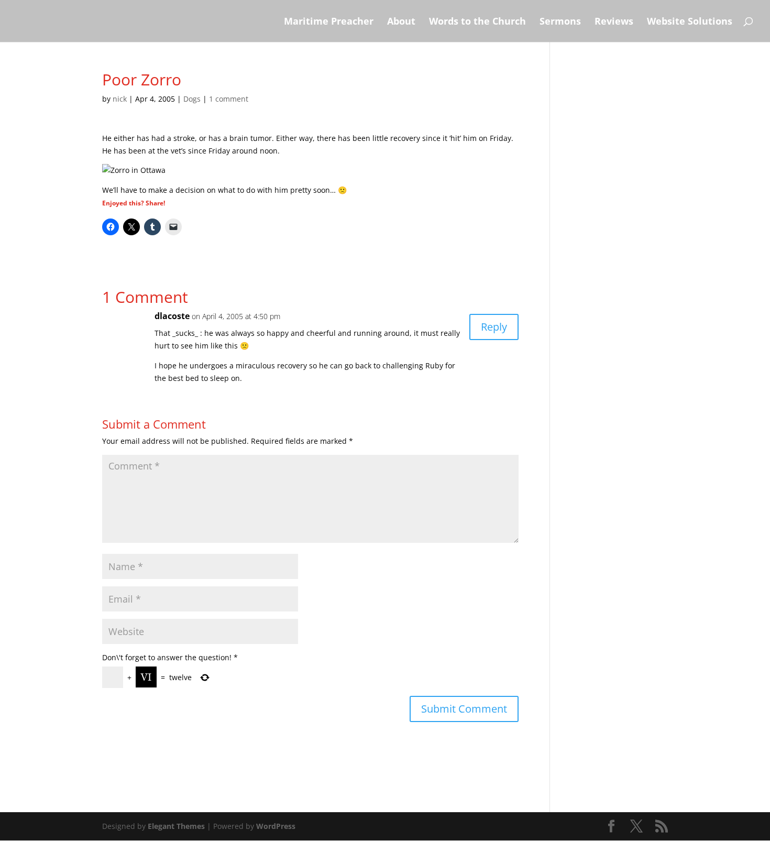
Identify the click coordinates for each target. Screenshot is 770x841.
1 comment (228, 99)
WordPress (275, 826)
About (401, 22)
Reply (494, 327)
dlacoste (172, 316)
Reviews (614, 22)
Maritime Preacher (328, 22)
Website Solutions (689, 22)
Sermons (560, 22)
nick (120, 99)
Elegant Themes (176, 826)
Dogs (192, 99)
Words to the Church (477, 22)
